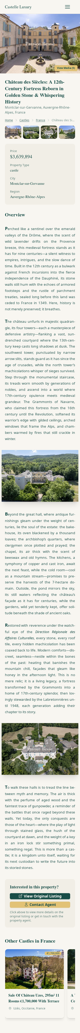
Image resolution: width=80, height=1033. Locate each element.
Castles (24, 120)
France (40, 120)
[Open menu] (67, 6)
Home (9, 120)
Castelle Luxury (18, 7)
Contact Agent (43, 904)
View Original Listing (43, 896)
